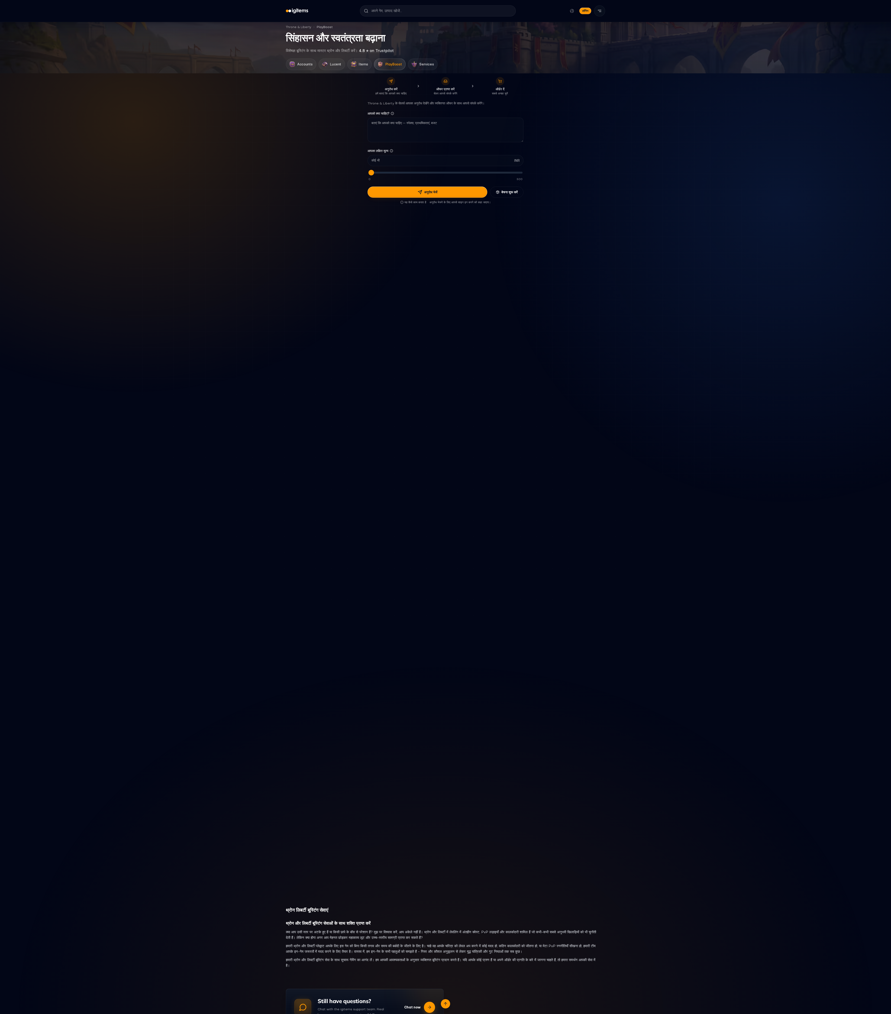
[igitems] (297, 10)
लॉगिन (585, 11)
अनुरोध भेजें (430, 192)
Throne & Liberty (298, 27)
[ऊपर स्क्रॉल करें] (445, 1003)
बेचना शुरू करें (509, 192)
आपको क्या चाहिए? (378, 113)
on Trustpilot (376, 50)
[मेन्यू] (599, 10)
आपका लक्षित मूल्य (378, 151)
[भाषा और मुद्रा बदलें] (572, 11)
